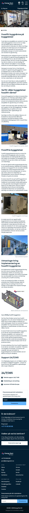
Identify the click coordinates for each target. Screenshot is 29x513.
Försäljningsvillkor (6, 484)
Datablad (3, 486)
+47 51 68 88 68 (7, 426)
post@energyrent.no (7, 461)
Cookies (3, 489)
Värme (3, 467)
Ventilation (4, 475)
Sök (22, 4)
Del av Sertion (19, 475)
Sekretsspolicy (5, 481)
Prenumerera (14, 403)
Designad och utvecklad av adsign (14, 510)
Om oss (18, 467)
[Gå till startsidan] (7, 3)
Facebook (18, 481)
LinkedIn (18, 484)
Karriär (17, 472)
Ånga (2, 469)
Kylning (3, 472)
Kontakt (18, 469)
